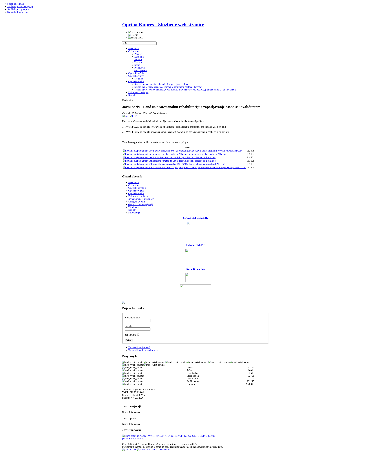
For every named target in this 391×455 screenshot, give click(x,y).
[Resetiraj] (133, 35)
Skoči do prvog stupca (18, 9)
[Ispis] (125, 116)
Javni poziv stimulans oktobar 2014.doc (207, 154)
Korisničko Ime (132, 317)
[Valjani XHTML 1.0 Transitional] (154, 449)
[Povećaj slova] (136, 32)
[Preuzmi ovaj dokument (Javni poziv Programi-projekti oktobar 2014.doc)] (159, 150)
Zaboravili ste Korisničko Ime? (143, 350)
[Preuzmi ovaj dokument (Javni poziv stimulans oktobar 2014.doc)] (155, 154)
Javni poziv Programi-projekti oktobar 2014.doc (219, 150)
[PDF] (133, 116)
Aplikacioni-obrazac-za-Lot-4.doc (199, 157)
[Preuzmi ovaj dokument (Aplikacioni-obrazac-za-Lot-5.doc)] (153, 160)
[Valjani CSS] (129, 449)
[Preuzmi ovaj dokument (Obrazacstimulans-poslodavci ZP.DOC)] (155, 164)
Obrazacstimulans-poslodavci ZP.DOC (206, 164)
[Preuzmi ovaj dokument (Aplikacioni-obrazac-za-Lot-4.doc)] (153, 157)
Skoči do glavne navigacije (20, 6)
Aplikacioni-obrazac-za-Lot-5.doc (199, 160)
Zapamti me (131, 334)
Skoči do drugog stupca (18, 12)
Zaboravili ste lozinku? (139, 347)
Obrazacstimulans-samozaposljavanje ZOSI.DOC (222, 167)
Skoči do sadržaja (15, 3)
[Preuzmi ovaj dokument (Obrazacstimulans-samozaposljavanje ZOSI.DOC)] (160, 167)
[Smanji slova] (135, 37)
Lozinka (129, 326)
